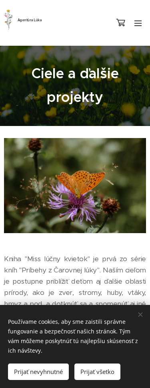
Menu (138, 23)
